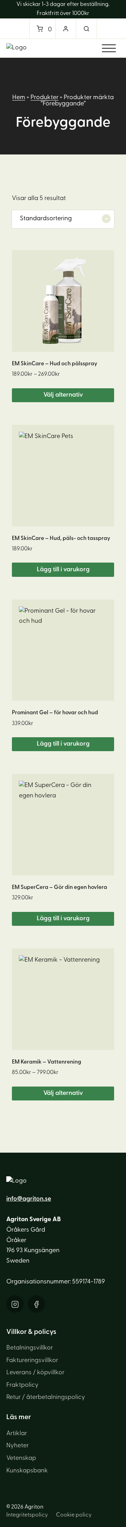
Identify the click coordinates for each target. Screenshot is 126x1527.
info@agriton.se (28, 1199)
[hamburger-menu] (109, 48)
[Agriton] (16, 48)
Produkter (44, 98)
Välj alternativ (63, 395)
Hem (18, 98)
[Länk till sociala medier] (15, 1304)
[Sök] (86, 28)
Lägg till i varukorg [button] (63, 570)
